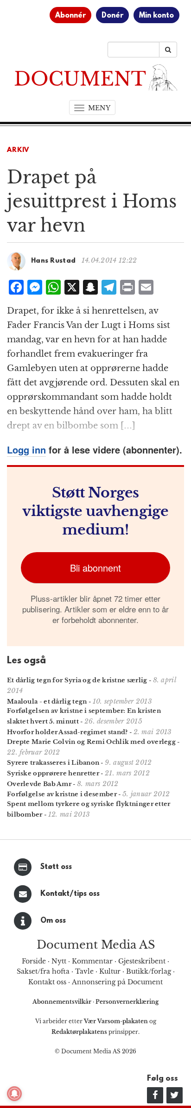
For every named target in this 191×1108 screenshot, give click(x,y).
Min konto (156, 16)
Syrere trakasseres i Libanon (53, 763)
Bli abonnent (95, 567)
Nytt (58, 961)
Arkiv (18, 150)
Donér (112, 16)
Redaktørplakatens (79, 1031)
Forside (34, 961)
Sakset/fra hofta (43, 971)
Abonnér (70, 16)
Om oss (53, 921)
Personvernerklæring (127, 1001)
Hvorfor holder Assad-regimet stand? (67, 732)
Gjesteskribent (142, 961)
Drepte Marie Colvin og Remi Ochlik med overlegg (91, 742)
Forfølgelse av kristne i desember (62, 794)
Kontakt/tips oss (70, 894)
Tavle (84, 971)
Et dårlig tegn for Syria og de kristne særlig (77, 680)
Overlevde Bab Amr (39, 784)
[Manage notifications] (14, 1093)
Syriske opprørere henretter (53, 773)
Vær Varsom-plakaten (116, 1021)
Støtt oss (56, 867)
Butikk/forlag (148, 971)
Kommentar (92, 961)
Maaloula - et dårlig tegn (47, 701)
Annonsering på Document (117, 982)
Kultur (110, 971)
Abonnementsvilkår (62, 1001)
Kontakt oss (47, 982)
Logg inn (26, 449)
